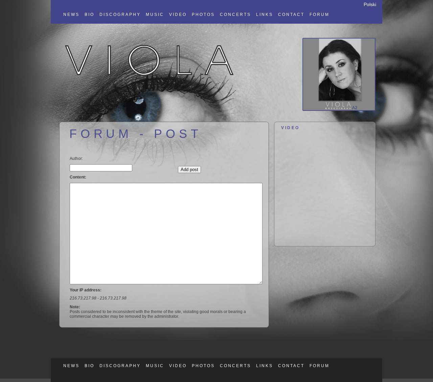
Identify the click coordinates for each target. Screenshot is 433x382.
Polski (370, 4)
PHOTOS (203, 14)
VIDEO (178, 14)
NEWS (71, 14)
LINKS (264, 14)
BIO (89, 14)
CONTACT (291, 14)
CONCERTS (235, 14)
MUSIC (155, 14)
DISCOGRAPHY (120, 14)
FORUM (319, 14)
